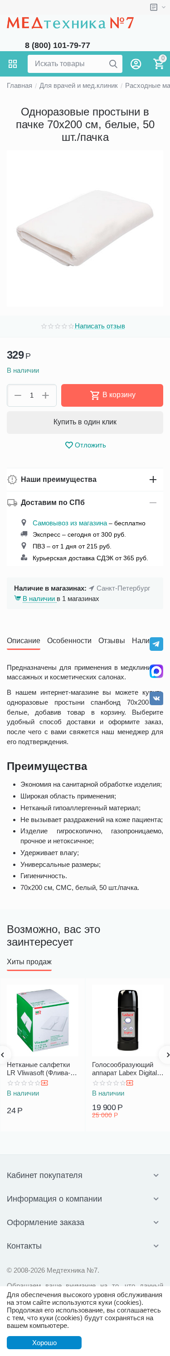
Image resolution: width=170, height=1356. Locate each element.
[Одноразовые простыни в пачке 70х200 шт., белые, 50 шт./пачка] (85, 228)
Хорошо (44, 1342)
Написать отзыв (100, 326)
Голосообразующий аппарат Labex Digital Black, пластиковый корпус (124, 1069)
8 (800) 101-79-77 (57, 45)
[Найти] (113, 64)
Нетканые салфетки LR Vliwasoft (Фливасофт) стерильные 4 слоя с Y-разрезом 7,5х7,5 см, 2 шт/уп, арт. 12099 (38, 1069)
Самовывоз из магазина (70, 523)
